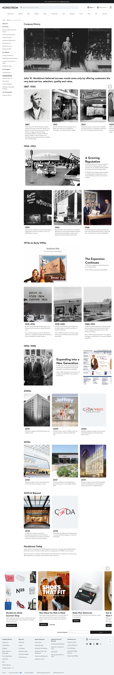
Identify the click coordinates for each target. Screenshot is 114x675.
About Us (9, 20)
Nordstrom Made (11, 625)
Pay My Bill (54, 652)
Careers (21, 645)
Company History (7, 75)
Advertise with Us (7, 78)
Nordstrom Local (7, 46)
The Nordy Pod (6, 72)
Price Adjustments (7, 656)
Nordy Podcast (23, 657)
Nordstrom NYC (6, 49)
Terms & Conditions (29, 672)
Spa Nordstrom (6, 43)
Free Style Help (39, 645)
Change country (6, 668)
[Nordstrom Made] (20, 590)
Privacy (4, 672)
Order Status (5, 645)
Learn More (52, 624)
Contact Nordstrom (7, 55)
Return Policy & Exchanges (6, 652)
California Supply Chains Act (43, 672)
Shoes (44, 14)
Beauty (36, 14)
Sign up (101, 632)
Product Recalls (6, 665)
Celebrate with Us (64, 1)
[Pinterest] (90, 644)
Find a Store (38, 642)
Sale (96, 14)
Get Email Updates (24, 654)
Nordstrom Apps (7, 66)
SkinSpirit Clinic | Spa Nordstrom (40, 652)
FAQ (3, 662)
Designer (72, 14)
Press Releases (71, 648)
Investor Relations (7, 84)
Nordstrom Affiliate (72, 656)
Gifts (89, 14)
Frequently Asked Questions (10, 58)
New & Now (10, 14)
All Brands (21, 642)
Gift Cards (76, 621)
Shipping (4, 648)
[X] (94, 644)
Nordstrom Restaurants (8, 40)
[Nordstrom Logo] (10, 8)
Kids (64, 14)
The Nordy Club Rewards (58, 644)
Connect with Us (6, 95)
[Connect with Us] (101, 644)
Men (28, 14)
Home (81, 14)
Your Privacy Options (14, 672)
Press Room (5, 81)
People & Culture (23, 651)
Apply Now (109, 625)
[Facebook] (97, 644)
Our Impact (22, 648)
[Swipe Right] (110, 86)
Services (104, 14)
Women (21, 14)
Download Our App (94, 639)
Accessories (54, 14)
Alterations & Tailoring (41, 648)
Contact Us (5, 642)
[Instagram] (87, 644)
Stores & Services (39, 639)
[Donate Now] (53, 590)
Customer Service (7, 639)
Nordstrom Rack (6, 37)
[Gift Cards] (87, 590)
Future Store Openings (8, 34)
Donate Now (44, 624)
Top (110, 641)
